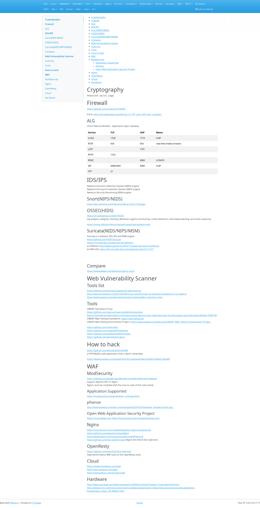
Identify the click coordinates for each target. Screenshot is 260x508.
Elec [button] (54, 9)
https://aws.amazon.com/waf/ (102, 469)
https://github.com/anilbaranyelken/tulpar (109, 333)
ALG (47, 28)
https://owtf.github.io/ (132, 318)
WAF (47, 74)
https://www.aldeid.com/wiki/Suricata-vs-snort (111, 271)
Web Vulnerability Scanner (59, 56)
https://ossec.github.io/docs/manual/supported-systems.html (118, 224)
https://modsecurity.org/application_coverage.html (113, 396)
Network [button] (64, 3)
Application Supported (107, 62)
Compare (50, 51)
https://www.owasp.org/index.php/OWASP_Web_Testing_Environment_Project (170, 321)
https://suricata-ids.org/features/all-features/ (110, 242)
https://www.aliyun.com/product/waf (106, 472)
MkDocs (14, 502)
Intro (45, 3)
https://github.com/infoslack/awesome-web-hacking (114, 290)
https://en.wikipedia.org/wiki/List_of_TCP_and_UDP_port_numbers (128, 114)
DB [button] (60, 9)
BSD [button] (179, 3)
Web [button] (78, 9)
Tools (48, 65)
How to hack (52, 70)
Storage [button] (169, 3)
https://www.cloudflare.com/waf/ (104, 466)
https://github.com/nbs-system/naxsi (106, 439)
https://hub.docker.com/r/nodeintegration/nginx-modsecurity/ (119, 430)
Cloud (48, 93)
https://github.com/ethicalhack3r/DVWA (107, 350)
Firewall (49, 24)
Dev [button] (86, 9)
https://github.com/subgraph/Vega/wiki (107, 330)
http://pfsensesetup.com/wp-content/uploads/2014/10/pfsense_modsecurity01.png (130, 407)
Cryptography (52, 19)
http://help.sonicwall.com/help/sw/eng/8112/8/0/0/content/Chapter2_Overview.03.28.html (133, 484)
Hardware (50, 97)
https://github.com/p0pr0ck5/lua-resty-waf (109, 451)
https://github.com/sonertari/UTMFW (106, 108)
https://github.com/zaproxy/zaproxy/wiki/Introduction (115, 312)
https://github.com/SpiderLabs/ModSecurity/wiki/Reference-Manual (122, 378)
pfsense (100, 66)
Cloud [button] (69, 9)
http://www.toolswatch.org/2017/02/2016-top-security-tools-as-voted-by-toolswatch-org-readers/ (137, 294)
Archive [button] (118, 3)
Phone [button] (158, 3)
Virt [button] (88, 3)
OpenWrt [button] (77, 3)
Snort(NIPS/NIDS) (54, 37)
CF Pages (36, 502)
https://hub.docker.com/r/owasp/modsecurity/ (136, 418)
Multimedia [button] (145, 3)
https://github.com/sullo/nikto (102, 327)
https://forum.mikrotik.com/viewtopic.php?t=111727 (127, 249)
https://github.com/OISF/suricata (104, 239)
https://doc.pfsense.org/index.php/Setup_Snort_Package (116, 204)
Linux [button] (53, 3)
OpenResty (50, 88)
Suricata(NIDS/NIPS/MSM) (58, 47)
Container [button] (131, 3)
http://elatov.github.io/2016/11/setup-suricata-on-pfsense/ (129, 245)
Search (201, 3)
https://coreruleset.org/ (99, 418)
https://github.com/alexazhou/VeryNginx (108, 433)
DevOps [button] (97, 3)
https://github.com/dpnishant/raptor (106, 337)
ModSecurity (51, 79)
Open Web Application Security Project (115, 69)
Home (139, 502)
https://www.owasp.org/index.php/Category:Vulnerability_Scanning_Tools (124, 297)
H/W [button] (45, 9)
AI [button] (93, 9)
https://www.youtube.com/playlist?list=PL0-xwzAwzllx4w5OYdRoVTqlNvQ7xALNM (128, 359)
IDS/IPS (49, 33)
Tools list (49, 60)
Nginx (48, 83)
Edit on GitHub (205, 9)
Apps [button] (107, 3)
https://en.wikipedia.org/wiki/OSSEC (105, 215)
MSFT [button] (188, 3)
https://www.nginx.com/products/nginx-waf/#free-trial (115, 436)
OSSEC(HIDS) (51, 42)
